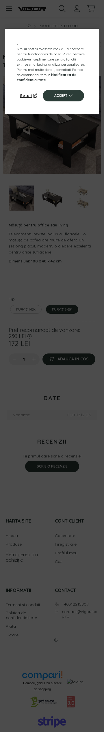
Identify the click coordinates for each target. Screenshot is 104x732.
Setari (26, 95)
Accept (60, 95)
